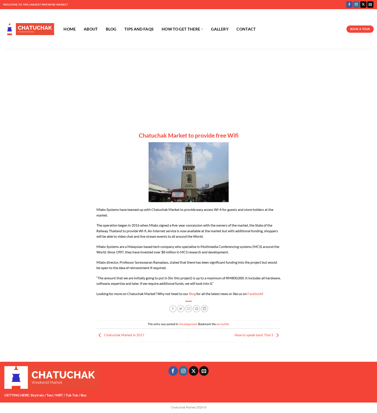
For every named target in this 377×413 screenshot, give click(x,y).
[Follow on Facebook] (349, 4)
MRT (59, 395)
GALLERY (219, 29)
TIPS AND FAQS (139, 29)
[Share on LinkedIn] (204, 308)
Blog (192, 294)
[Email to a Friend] (188, 308)
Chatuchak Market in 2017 (123, 335)
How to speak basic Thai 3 (254, 335)
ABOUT (91, 29)
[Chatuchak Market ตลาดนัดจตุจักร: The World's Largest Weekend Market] (28, 29)
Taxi (49, 395)
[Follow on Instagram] (356, 4)
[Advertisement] (188, 81)
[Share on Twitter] (180, 308)
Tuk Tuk (72, 395)
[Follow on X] (363, 4)
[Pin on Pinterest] (196, 308)
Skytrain (37, 395)
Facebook (254, 294)
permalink (222, 324)
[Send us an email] (370, 4)
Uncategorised (188, 324)
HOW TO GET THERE (181, 29)
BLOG (111, 29)
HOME (69, 29)
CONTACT (246, 29)
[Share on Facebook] (173, 308)
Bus (83, 395)
